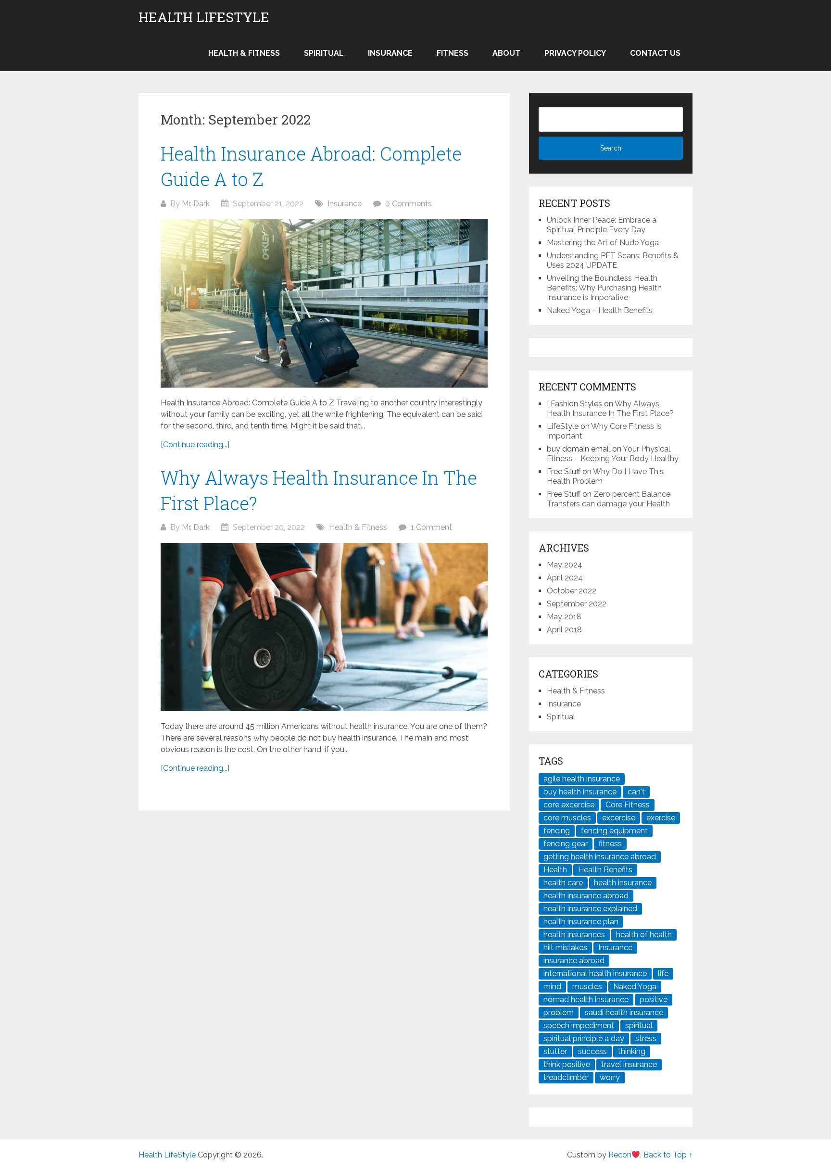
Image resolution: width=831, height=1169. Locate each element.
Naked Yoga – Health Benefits (600, 310)
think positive (566, 1064)
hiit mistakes (565, 947)
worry (610, 1077)
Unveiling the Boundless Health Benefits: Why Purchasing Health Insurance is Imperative (604, 288)
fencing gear (565, 843)
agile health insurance (581, 778)
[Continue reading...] (195, 444)
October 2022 (571, 590)
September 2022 (576, 603)
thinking (631, 1051)
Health (555, 869)
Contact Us (655, 53)
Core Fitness (627, 804)
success (592, 1051)
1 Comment (431, 527)
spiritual (639, 1025)
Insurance (390, 53)
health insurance (623, 882)
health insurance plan (580, 921)
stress (645, 1038)
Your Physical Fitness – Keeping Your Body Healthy (613, 453)
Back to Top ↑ (667, 1154)
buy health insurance (580, 791)
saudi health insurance (624, 1012)
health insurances (574, 934)
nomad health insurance (586, 999)
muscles (587, 986)
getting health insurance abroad (599, 856)
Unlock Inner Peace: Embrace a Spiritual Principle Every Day (601, 224)
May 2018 (564, 616)
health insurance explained (590, 908)
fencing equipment (614, 830)
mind (552, 986)
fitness (610, 843)
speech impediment (578, 1025)
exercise (660, 817)
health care (563, 882)
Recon (619, 1154)
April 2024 (565, 577)
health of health (644, 934)
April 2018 (564, 629)
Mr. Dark (196, 203)
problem (558, 1012)
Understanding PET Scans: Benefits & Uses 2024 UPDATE (613, 260)
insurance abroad (573, 960)
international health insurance (595, 973)
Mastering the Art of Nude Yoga (603, 242)
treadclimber (566, 1077)
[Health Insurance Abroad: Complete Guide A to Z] (324, 303)
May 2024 (564, 564)
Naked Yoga (634, 986)
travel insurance (629, 1064)
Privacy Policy (575, 53)
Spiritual (324, 53)
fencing (556, 830)
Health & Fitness (244, 53)
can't (636, 791)
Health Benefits (605, 869)
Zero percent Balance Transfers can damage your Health (608, 499)
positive (653, 999)
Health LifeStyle (203, 17)
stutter (555, 1051)
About (506, 53)
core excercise (568, 804)
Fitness (452, 53)
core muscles (567, 817)
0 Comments (408, 203)
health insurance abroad (586, 895)
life (663, 973)
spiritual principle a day (583, 1038)
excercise (618, 817)
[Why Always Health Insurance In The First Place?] (324, 627)
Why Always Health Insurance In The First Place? (610, 408)
